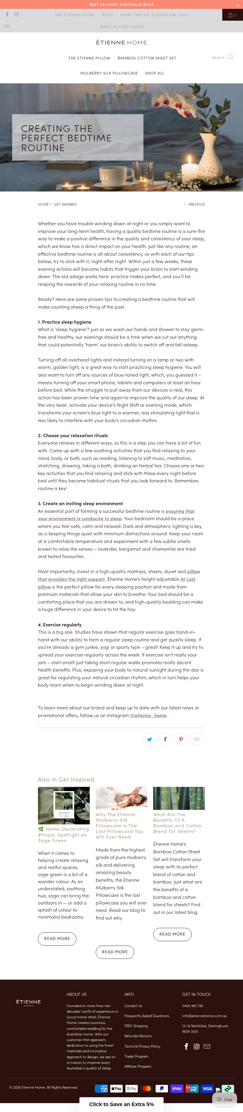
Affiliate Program (137, 1066)
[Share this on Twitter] (149, 738)
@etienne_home (148, 715)
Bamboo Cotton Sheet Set (147, 58)
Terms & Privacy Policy (142, 1045)
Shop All (154, 73)
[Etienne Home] (121, 43)
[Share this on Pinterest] (181, 738)
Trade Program (136, 1055)
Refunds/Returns (137, 1035)
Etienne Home (33, 1087)
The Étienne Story (75, 14)
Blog (107, 14)
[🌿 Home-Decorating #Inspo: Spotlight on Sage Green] (64, 806)
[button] (121, 1104)
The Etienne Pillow (89, 58)
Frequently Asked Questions (146, 1015)
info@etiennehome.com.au (204, 1015)
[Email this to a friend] (196, 738)
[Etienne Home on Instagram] (16, 14)
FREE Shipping (136, 1025)
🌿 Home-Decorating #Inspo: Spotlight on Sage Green (63, 834)
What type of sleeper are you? (154, 14)
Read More (57, 938)
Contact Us (133, 1005)
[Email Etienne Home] (6, 26)
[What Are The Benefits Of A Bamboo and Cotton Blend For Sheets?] (179, 798)
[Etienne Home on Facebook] (6, 14)
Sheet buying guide (122, 26)
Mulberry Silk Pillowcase (109, 73)
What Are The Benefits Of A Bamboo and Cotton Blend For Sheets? (177, 822)
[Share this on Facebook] (165, 738)
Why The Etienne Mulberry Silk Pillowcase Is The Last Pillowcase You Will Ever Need (119, 825)
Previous (196, 204)
